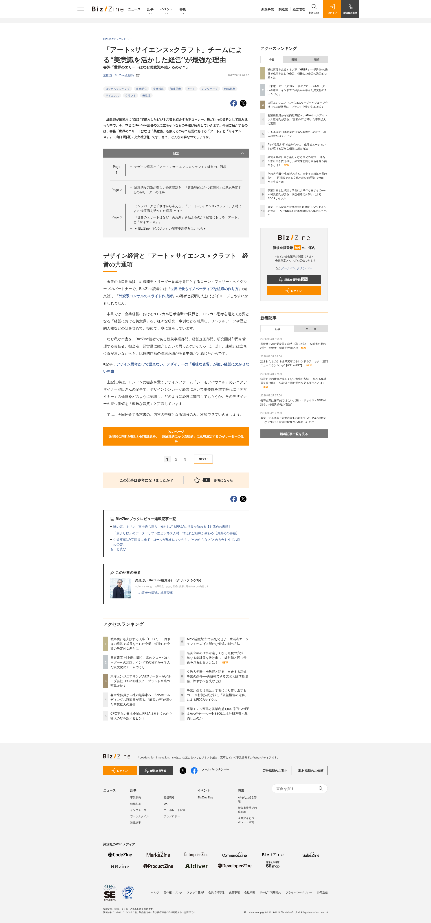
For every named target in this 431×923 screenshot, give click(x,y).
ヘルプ (155, 892)
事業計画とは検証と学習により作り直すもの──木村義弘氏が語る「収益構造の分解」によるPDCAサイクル (217, 695)
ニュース (134, 9)
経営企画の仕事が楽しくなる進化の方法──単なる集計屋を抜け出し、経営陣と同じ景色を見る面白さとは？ (217, 657)
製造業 (283, 9)
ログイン (296, 291)
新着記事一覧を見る (294, 433)
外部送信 (322, 892)
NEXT (202, 459)
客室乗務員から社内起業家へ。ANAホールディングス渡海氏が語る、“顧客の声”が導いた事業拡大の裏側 (141, 699)
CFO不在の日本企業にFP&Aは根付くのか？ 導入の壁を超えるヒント (143, 715)
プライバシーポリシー (299, 892)
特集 (183, 9)
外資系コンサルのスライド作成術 (146, 295)
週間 (294, 59)
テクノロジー (172, 816)
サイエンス (112, 95)
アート (191, 88)
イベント (166, 9)
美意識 (146, 95)
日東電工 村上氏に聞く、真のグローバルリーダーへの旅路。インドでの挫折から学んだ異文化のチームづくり (140, 662)
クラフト (130, 95)
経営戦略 (169, 797)
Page (117, 189)
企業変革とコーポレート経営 (247, 820)
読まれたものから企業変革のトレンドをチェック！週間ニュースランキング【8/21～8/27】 (294, 363)
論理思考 (175, 88)
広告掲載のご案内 (275, 770)
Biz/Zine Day (205, 797)
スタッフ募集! (195, 892)
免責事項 (234, 892)
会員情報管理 (216, 892)
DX (165, 803)
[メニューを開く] (81, 9)
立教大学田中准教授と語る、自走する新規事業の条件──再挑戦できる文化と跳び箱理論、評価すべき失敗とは (217, 676)
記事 (150, 9)
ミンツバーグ (210, 88)
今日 (272, 59)
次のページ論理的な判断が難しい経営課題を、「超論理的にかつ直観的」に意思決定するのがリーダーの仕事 (176, 436)
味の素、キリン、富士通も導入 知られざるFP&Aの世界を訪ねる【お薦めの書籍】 (172, 526)
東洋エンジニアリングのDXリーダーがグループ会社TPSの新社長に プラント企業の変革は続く (140, 681)
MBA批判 (229, 88)
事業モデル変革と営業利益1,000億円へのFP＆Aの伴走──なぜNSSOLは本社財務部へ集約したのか (218, 713)
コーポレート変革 (174, 810)
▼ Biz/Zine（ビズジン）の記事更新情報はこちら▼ (170, 228)
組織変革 (135, 803)
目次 (176, 153)
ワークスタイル (139, 816)
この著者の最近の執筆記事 (154, 592)
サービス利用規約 (270, 892)
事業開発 (141, 88)
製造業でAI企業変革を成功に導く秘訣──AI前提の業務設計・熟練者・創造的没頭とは (293, 345)
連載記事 (135, 822)
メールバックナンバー (296, 268)
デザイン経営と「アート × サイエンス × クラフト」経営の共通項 (180, 166)
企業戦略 (158, 88)
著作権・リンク (173, 892)
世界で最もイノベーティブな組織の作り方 (204, 288)
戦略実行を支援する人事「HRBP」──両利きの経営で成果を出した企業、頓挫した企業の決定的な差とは (140, 643)
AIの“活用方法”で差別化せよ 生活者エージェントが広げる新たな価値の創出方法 (217, 641)
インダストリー (139, 810)
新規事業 (267, 9)
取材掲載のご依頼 (310, 770)
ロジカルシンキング (118, 88)
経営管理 (299, 9)
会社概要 (249, 892)
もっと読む (118, 549)
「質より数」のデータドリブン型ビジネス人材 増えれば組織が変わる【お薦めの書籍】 (176, 533)
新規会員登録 (295, 279)
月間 (316, 59)
